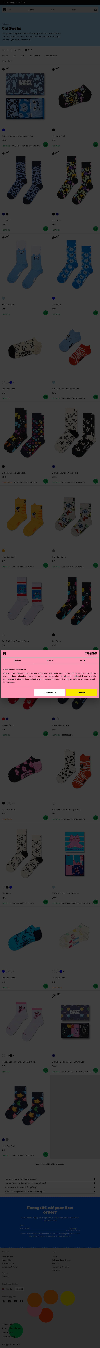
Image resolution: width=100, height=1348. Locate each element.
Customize (48, 692)
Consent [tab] (17, 661)
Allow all (81, 692)
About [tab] (82, 661)
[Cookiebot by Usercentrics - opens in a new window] (86, 653)
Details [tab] (50, 661)
